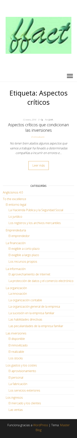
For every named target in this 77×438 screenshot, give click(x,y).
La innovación (17, 294)
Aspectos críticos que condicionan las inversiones (38, 127)
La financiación (16, 243)
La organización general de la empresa (34, 306)
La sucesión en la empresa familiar (31, 313)
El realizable (16, 352)
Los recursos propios (22, 261)
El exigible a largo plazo (23, 255)
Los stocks (15, 358)
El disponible (16, 339)
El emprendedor (19, 236)
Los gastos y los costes (21, 365)
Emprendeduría (16, 230)
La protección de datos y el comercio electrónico (40, 281)
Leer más (38, 165)
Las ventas (15, 410)
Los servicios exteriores (24, 390)
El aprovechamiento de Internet (29, 274)
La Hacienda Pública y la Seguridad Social (35, 210)
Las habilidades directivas (25, 319)
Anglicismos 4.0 (13, 192)
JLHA (51, 119)
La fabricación (17, 384)
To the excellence (14, 199)
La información (16, 269)
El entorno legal (16, 205)
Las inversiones (16, 333)
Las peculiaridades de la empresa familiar (35, 326)
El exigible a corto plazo (24, 249)
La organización (16, 288)
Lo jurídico (15, 217)
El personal (15, 377)
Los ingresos (14, 397)
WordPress (40, 425)
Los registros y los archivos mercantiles (34, 223)
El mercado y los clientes (24, 403)
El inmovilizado (37, 136)
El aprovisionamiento (22, 371)
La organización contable (25, 300)
